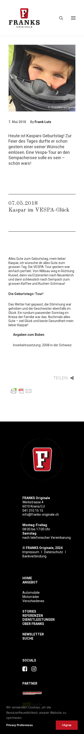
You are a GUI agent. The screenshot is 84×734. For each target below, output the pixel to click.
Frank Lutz (43, 122)
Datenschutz (53, 552)
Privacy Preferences (19, 725)
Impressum (30, 552)
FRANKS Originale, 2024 (44, 548)
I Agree (66, 725)
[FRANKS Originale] (42, 459)
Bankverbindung (34, 556)
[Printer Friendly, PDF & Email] (21, 391)
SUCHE (27, 638)
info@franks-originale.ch (40, 514)
